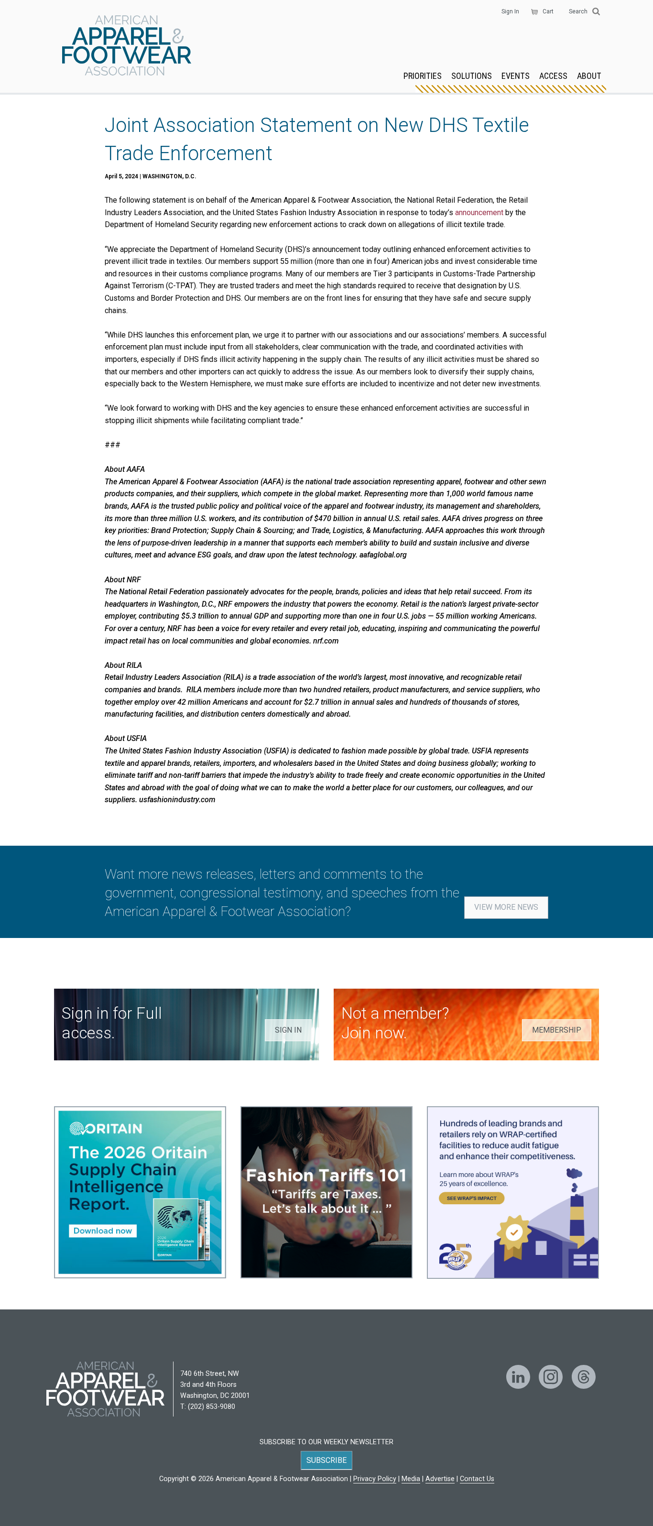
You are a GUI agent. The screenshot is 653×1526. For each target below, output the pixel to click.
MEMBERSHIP (556, 1030)
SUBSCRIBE (326, 1460)
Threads (584, 1377)
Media (411, 1479)
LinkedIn (518, 1377)
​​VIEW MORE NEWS (506, 907)
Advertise (440, 1479)
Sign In (510, 11)
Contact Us (477, 1479)
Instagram (551, 1377)
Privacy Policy (374, 1479)
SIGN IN (288, 1030)
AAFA (126, 46)
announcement (479, 212)
